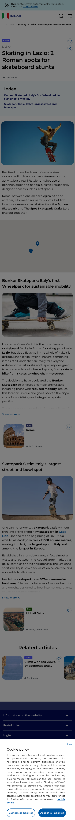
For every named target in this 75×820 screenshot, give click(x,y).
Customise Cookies (21, 812)
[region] (37, 779)
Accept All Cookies (52, 812)
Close (69, 744)
